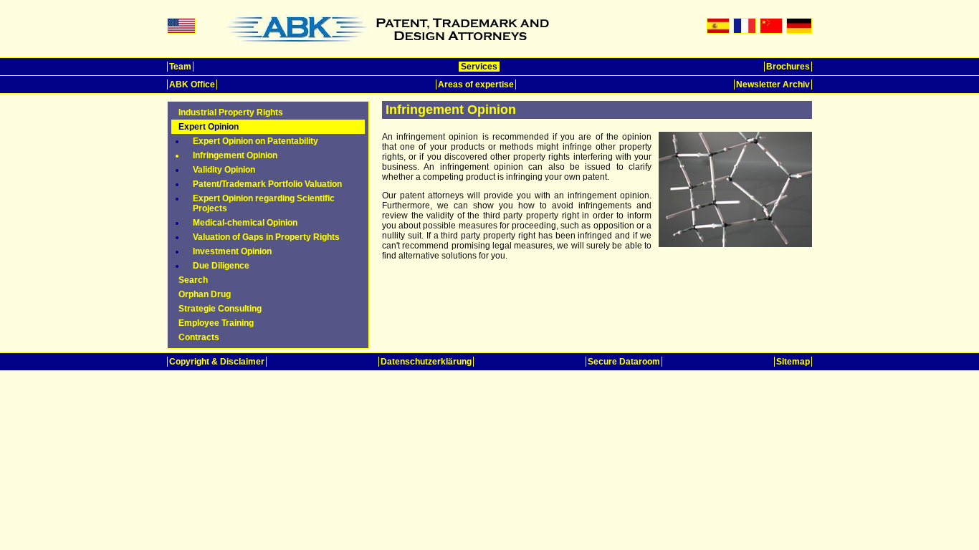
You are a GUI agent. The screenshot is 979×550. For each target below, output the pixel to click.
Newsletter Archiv (773, 84)
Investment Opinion (232, 251)
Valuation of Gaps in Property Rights (266, 237)
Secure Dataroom (624, 362)
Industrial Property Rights (230, 112)
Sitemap (793, 362)
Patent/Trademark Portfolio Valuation (267, 184)
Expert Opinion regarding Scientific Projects (264, 203)
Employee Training (216, 323)
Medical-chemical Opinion (245, 223)
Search (193, 280)
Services (479, 67)
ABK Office (192, 84)
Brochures (788, 67)
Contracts (198, 337)
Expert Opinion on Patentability (255, 141)
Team (180, 67)
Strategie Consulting (220, 309)
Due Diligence (221, 266)
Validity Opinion (224, 170)
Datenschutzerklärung (426, 362)
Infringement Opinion (235, 155)
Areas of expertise (476, 84)
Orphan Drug (204, 294)
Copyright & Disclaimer (216, 362)
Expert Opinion (208, 127)
